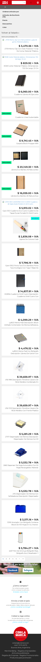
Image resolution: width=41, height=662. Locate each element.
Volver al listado (9, 32)
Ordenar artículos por (10, 12)
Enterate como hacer (20, 592)
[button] (31, 2)
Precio (4, 20)
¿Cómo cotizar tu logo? (20, 622)
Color (4, 27)
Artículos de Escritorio (10, 15)
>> (23, 559)
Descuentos (7, 24)
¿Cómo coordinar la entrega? (21, 607)
